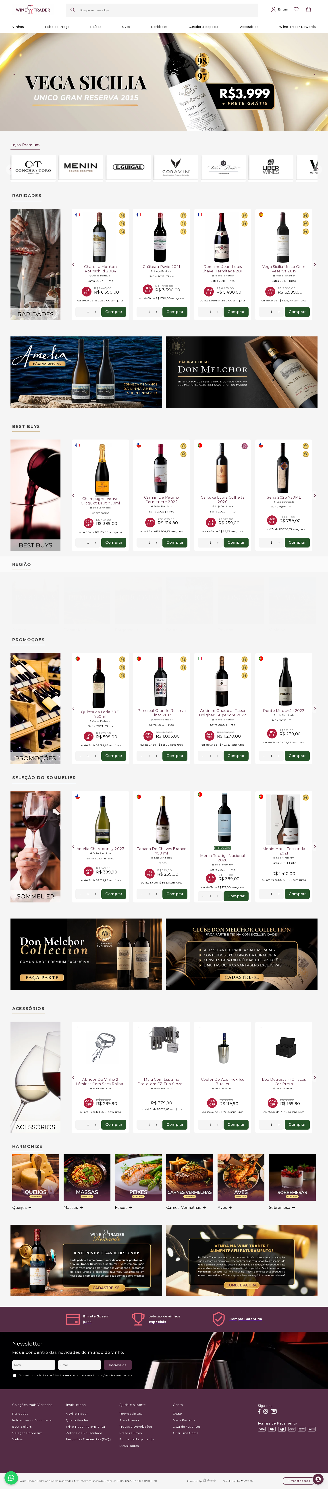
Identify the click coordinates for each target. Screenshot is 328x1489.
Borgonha (124, 630)
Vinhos (17, 1439)
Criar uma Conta (186, 1433)
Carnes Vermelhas (183, 1207)
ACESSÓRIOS (28, 1008)
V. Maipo (277, 630)
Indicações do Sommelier (32, 1420)
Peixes (121, 1207)
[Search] (73, 10)
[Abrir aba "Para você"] (318, 1479)
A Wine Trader (77, 1413)
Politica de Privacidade (84, 1433)
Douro (172, 630)
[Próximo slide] (314, 74)
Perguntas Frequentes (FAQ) (88, 1439)
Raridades (20, 1413)
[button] (308, 10)
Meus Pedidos (184, 1420)
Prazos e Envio (130, 1433)
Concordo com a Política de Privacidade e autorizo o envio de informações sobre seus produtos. (76, 1375)
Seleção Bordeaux (27, 1433)
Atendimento (129, 1420)
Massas (71, 1207)
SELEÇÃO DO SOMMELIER (44, 777)
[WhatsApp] (11, 1478)
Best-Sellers (21, 1426)
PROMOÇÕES (28, 639)
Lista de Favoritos (187, 1426)
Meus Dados (129, 1446)
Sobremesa (280, 1207)
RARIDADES (27, 195)
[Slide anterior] (14, 74)
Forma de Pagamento (136, 1439)
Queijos (19, 1207)
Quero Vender (77, 1420)
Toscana (225, 630)
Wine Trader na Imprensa (85, 1426)
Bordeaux (21, 630)
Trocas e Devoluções (135, 1426)
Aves (222, 1207)
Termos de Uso (131, 1413)
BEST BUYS (26, 426)
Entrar (177, 1413)
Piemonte (73, 630)
